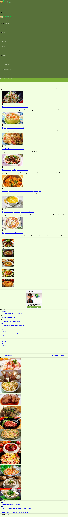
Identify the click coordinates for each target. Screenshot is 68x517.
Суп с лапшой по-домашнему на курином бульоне (18, 212)
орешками (38, 355)
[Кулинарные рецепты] (5, 2)
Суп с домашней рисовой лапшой (13, 128)
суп (58, 355)
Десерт (4, 50)
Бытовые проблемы (8, 64)
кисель (24, 355)
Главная (1, 82)
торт (63, 355)
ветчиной (4, 355)
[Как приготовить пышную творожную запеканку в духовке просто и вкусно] (8, 287)
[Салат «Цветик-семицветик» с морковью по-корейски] (10, 440)
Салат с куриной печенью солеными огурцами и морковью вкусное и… (16, 247)
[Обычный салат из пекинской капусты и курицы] (10, 393)
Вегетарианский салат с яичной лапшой (15, 107)
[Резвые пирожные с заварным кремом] (10, 381)
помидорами (48, 355)
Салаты (4, 37)
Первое (4, 27)
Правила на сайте (7, 23)
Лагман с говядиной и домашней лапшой (15, 170)
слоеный (56, 355)
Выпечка (4, 46)
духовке (17, 355)
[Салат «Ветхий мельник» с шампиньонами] (10, 499)
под (45, 355)
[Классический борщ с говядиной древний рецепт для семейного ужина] (10, 452)
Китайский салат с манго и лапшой (13, 149)
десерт (10, 355)
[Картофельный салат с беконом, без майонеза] (10, 369)
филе (65, 355)
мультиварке (31, 355)
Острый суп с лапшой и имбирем (12, 233)
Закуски (4, 41)
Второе (4, 32)
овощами (35, 355)
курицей (27, 355)
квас (22, 355)
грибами (7, 355)
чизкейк (1, 356)
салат (52, 355)
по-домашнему (42, 355)
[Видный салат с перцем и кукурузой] (10, 464)
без (2, 355)
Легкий (1, 355)
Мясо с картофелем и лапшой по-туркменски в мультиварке (21, 191)
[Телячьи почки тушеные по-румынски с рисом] (10, 416)
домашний (14, 355)
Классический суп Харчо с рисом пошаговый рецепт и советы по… (15, 257)
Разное (4, 60)
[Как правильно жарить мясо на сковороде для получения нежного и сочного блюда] (10, 428)
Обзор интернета (7, 69)
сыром (61, 355)
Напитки (4, 55)
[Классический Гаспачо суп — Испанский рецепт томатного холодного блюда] (10, 487)
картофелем (20, 355)
